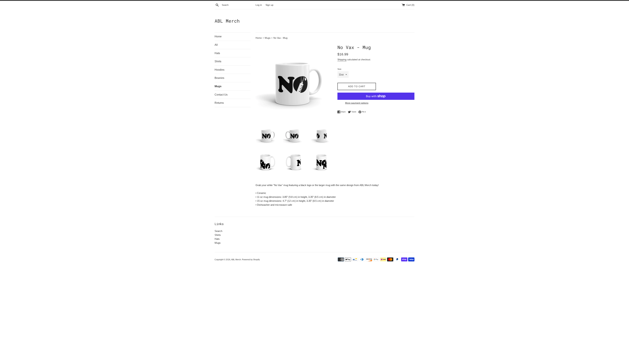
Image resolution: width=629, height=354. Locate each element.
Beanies (219, 78)
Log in (259, 5)
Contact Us (221, 94)
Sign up (269, 5)
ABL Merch (227, 21)
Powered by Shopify (251, 259)
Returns (219, 102)
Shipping (341, 59)
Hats (217, 53)
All (216, 44)
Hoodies (219, 69)
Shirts (218, 61)
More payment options (356, 103)
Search (218, 231)
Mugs (218, 86)
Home (218, 36)
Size (339, 69)
